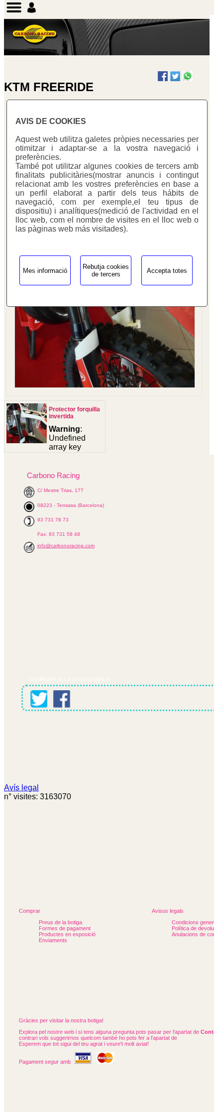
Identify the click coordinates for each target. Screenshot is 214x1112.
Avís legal (21, 787)
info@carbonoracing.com (66, 545)
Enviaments (53, 940)
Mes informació (45, 270)
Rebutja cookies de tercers (106, 270)
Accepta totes (167, 270)
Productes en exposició (67, 934)
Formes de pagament (65, 928)
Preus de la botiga (60, 922)
